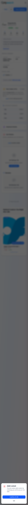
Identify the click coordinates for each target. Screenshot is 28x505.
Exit (14, 500)
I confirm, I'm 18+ (14, 497)
